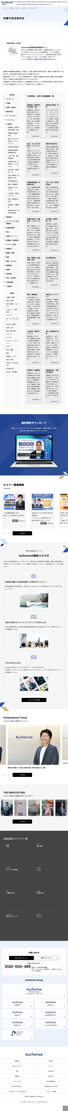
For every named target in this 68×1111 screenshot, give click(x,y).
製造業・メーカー (11, 356)
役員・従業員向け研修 (13, 200)
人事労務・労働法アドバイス (13, 194)
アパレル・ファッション (12, 342)
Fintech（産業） (11, 324)
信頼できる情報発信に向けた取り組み (34, 1096)
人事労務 (23, 8)
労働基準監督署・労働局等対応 (13, 151)
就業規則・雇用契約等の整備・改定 (13, 128)
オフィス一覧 (17, 1081)
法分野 (17, 8)
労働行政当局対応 (13, 147)
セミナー (51, 1066)
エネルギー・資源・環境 (12, 311)
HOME (5, 8)
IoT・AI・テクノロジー (12, 320)
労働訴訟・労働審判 (13, 206)
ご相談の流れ (51, 1071)
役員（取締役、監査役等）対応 (13, 176)
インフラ (9, 315)
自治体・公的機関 (11, 372)
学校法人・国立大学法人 (12, 364)
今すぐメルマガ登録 (34, 700)
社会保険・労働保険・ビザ (13, 171)
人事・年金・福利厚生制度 (13, 157)
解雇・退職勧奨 (12, 184)
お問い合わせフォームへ (21, 958)
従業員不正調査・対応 (13, 134)
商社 (7, 353)
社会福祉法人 (10, 369)
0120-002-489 (18, 966)
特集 (17, 1071)
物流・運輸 (9, 350)
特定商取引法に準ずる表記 (51, 1086)
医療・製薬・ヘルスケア (12, 305)
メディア (9, 334)
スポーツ (9, 346)
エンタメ (9, 337)
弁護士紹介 (51, 1076)
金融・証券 (9, 360)
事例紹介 (51, 1061)
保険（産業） (10, 301)
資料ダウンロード (46, 958)
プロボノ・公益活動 (51, 1091)
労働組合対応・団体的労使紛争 (13, 211)
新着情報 (17, 1076)
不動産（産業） (11, 297)
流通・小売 (9, 327)
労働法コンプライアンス (13, 189)
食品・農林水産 (11, 331)
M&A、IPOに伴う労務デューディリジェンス (13, 141)
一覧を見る (22, 533)
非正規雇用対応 (12, 181)
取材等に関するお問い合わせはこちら (45, 59)
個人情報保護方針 (51, 1081)
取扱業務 (11, 8)
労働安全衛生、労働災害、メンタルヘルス (13, 164)
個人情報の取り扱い (17, 1086)
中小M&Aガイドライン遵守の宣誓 (17, 1091)
